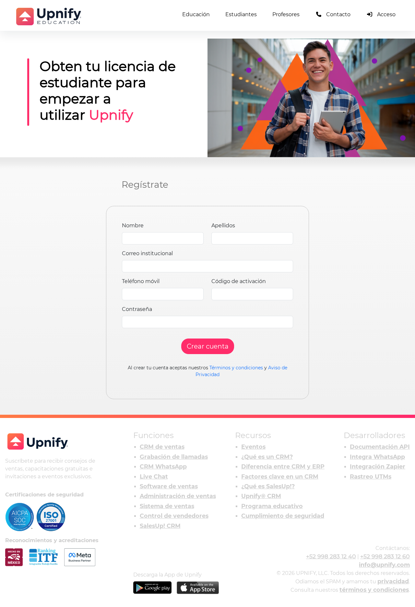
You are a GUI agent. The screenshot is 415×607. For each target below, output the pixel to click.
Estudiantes (241, 14)
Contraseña (137, 309)
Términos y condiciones (236, 368)
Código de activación (238, 281)
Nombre (133, 225)
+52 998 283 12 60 (385, 556)
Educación (196, 14)
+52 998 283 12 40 (331, 556)
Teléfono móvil (141, 281)
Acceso (386, 14)
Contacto (338, 14)
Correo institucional (147, 253)
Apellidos (223, 225)
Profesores (286, 14)
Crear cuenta (208, 346)
